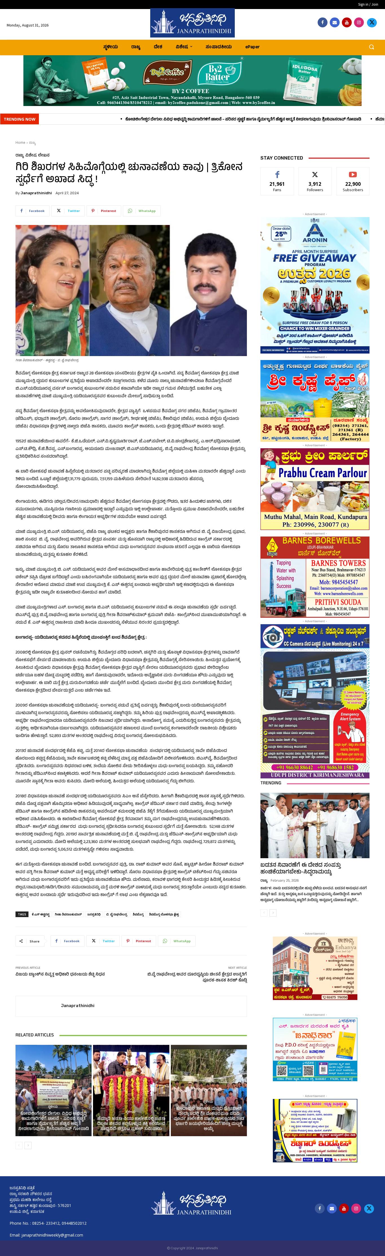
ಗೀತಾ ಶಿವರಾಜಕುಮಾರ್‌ (68, 914)
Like (277, 171)
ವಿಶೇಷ (31, 156)
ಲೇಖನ (44, 156)
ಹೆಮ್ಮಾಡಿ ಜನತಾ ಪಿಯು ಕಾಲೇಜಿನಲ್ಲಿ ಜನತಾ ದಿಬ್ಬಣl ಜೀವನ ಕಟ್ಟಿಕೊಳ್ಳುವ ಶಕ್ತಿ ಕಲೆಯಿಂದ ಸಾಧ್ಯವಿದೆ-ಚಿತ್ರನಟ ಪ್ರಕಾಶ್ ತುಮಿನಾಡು (131, 1124)
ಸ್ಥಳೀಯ (53, 1107)
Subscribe (353, 171)
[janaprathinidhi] (192, 22)
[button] (371, 47)
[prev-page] (19, 1145)
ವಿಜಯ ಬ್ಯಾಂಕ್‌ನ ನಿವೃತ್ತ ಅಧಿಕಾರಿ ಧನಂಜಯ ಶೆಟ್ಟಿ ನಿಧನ (60, 974)
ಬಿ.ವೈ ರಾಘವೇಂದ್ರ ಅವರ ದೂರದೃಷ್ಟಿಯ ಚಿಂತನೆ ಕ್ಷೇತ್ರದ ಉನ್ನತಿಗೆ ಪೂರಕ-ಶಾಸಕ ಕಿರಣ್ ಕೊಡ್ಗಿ (197, 977)
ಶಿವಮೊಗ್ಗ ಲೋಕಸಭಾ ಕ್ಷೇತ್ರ (164, 914)
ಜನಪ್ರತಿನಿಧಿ (94, 914)
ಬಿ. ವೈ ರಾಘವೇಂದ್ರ (116, 914)
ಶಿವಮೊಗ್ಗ (138, 914)
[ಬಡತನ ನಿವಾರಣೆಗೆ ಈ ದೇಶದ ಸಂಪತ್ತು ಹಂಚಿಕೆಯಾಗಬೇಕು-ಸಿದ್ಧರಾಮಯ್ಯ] (314, 825)
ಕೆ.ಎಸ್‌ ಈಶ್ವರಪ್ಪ (40, 914)
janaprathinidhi (36, 193)
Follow (315, 171)
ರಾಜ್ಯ (32, 142)
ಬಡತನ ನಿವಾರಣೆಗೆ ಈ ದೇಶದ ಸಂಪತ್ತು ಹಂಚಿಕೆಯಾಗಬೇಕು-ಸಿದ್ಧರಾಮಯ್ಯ (300, 869)
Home (20, 142)
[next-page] (28, 1145)
